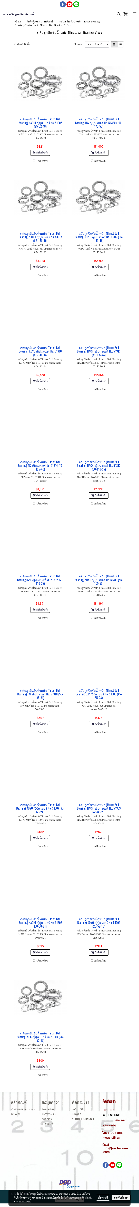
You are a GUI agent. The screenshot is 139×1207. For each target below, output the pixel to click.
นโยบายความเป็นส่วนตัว (80, 1197)
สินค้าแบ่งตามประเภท (23, 1109)
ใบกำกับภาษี (48, 1123)
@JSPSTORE (111, 1115)
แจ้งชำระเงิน (48, 1114)
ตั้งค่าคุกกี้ (103, 1197)
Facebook (78, 1109)
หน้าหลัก (16, 1114)
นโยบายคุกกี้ (25, 1201)
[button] (117, 14)
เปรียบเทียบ (42, 161)
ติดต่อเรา (47, 1119)
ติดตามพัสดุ (48, 1109)
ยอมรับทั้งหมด (121, 1197)
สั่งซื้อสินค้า (41, 153)
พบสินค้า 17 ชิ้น (22, 44)
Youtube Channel (83, 1119)
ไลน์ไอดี (76, 1114)
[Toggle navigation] (134, 14)
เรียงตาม (79, 44)
